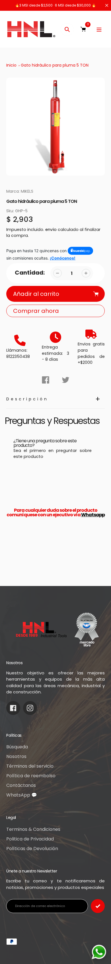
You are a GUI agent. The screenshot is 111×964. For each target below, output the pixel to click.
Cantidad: (30, 273)
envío (51, 229)
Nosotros (16, 756)
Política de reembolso (31, 775)
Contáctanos (21, 785)
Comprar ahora (36, 311)
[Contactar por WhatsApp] (99, 952)
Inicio (11, 65)
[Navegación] (98, 29)
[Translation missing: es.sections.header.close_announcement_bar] (107, 5)
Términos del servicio (30, 766)
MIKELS (27, 191)
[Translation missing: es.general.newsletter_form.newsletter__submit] (98, 906)
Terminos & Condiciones (33, 829)
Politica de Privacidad (30, 839)
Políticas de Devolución (32, 848)
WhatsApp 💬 (21, 795)
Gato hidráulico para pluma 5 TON (55, 65)
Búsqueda (17, 747)
